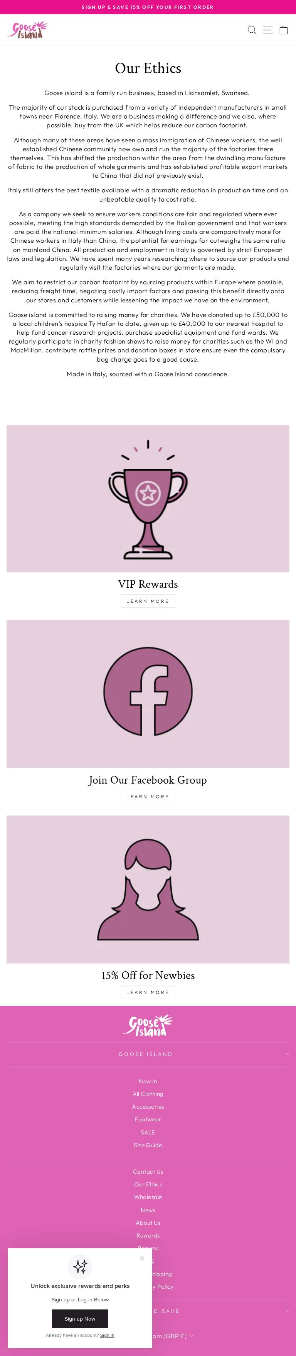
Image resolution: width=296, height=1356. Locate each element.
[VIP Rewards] (148, 498)
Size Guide (148, 1145)
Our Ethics (148, 1184)
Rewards (148, 1235)
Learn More (148, 601)
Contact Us (148, 1171)
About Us (148, 1222)
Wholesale (148, 1197)
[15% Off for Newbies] (148, 889)
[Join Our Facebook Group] (148, 694)
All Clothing (148, 1093)
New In (148, 1081)
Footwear (148, 1119)
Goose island (146, 1054)
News (148, 1210)
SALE (148, 1132)
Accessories (148, 1106)
